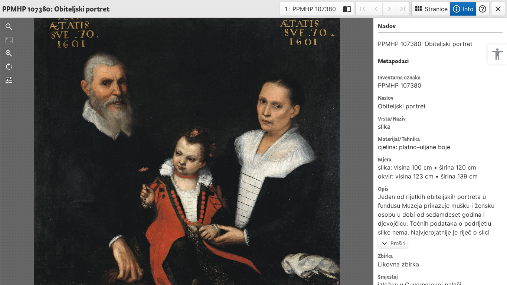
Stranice (431, 8)
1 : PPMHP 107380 (310, 10)
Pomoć (482, 8)
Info (463, 8)
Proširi (392, 243)
